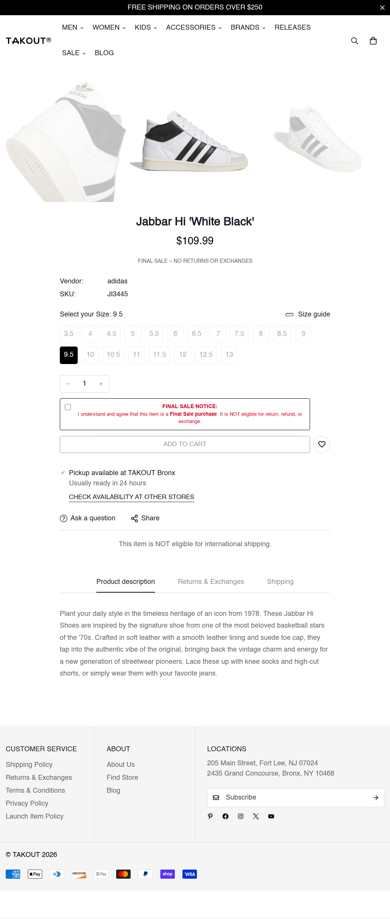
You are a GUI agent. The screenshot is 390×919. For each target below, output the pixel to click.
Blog (104, 53)
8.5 (284, 337)
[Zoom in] (113, 88)
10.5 (115, 357)
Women (106, 27)
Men (69, 27)
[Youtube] (271, 816)
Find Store (122, 777)
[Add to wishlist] (321, 444)
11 (139, 357)
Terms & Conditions (35, 790)
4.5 (113, 337)
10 (92, 357)
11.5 (161, 357)
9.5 (71, 357)
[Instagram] (241, 816)
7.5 (241, 337)
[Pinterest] (210, 816)
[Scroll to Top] (375, 877)
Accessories (191, 27)
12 (185, 357)
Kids (143, 27)
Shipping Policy (29, 765)
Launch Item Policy (35, 816)
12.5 (208, 357)
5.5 (156, 337)
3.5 (71, 337)
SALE (71, 53)
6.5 (199, 337)
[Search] (354, 40)
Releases (293, 27)
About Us (121, 765)
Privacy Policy (27, 803)
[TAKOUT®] (28, 40)
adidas (117, 281)
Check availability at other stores (131, 497)
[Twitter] (256, 816)
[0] (373, 40)
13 (231, 357)
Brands (245, 27)
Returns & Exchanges (39, 777)
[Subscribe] (376, 797)
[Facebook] (225, 816)
